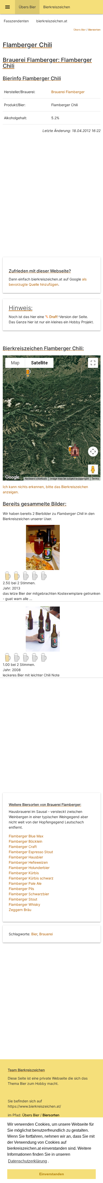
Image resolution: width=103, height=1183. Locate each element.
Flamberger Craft (23, 846)
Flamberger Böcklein (25, 841)
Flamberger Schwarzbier (29, 894)
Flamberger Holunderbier (29, 867)
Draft (53, 317)
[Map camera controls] (93, 452)
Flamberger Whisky (24, 904)
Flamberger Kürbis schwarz (31, 878)
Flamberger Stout (23, 899)
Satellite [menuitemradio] (39, 362)
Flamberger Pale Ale (25, 883)
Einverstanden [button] (51, 1174)
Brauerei (46, 934)
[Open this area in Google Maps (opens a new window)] (12, 477)
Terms (95, 478)
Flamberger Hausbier (26, 857)
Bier (34, 934)
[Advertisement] (51, 198)
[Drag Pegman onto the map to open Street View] (93, 470)
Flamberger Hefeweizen (28, 862)
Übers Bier (80, 29)
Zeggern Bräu (20, 910)
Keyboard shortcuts (36, 478)
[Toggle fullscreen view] (93, 363)
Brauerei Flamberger (67, 92)
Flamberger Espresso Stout (31, 852)
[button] (50, 1161)
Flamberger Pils (21, 888)
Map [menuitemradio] (15, 362)
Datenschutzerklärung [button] (27, 1161)
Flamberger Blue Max (26, 836)
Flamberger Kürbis (24, 873)
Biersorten (94, 29)
